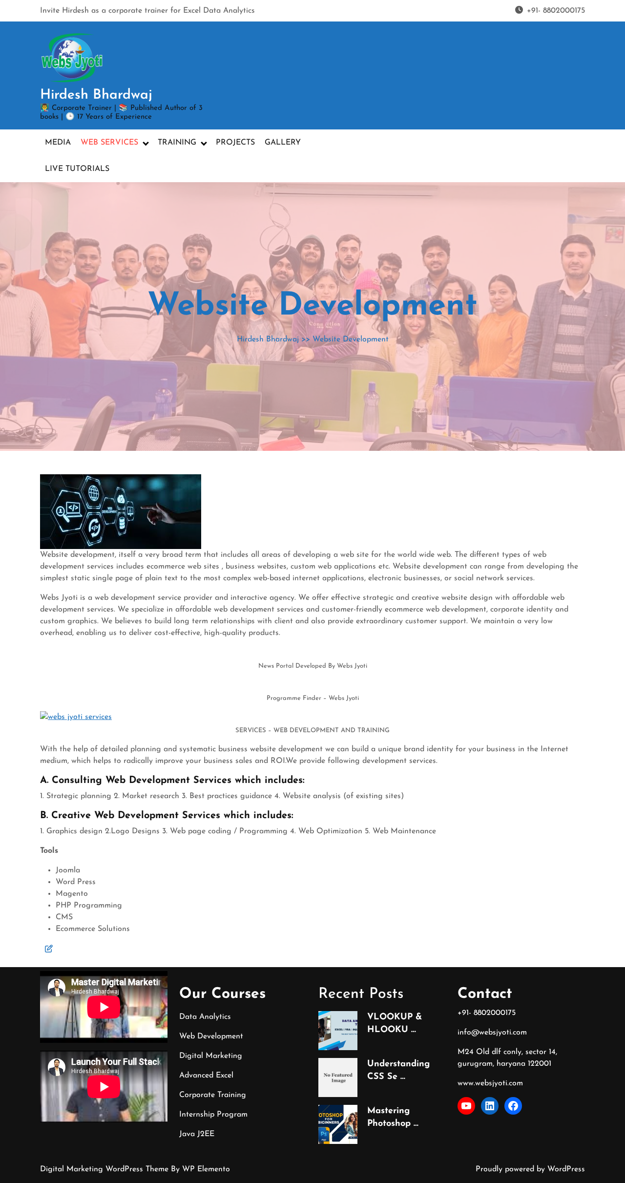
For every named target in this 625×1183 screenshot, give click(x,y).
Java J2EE (196, 1134)
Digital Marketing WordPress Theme (105, 1169)
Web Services (109, 143)
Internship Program (213, 1115)
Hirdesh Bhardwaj (96, 95)
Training (177, 143)
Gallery (283, 143)
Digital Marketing (210, 1056)
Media (58, 143)
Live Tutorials (77, 169)
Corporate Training (212, 1095)
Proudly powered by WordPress (530, 1169)
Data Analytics (205, 1017)
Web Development (211, 1036)
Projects (235, 143)
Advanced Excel (206, 1075)
